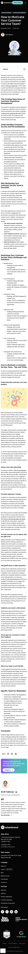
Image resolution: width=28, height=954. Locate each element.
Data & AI (3, 890)
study (7, 669)
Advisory (3, 893)
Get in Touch (17, 2)
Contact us (7, 770)
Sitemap (4, 943)
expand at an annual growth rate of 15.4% (13, 113)
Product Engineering (6, 896)
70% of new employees (20, 470)
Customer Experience (6, 900)
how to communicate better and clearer (14, 519)
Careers (3, 869)
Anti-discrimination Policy (14, 947)
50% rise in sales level (11, 85)
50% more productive (13, 579)
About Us (3, 866)
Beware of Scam (5, 876)
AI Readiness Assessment (8, 903)
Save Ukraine (4, 879)
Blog (2, 872)
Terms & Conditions (12, 943)
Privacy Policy (22, 943)
